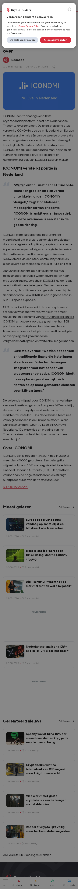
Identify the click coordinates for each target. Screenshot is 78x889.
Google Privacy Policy (29, 26)
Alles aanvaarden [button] (55, 40)
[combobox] (69, 9)
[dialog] (39, 25)
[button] (22, 40)
